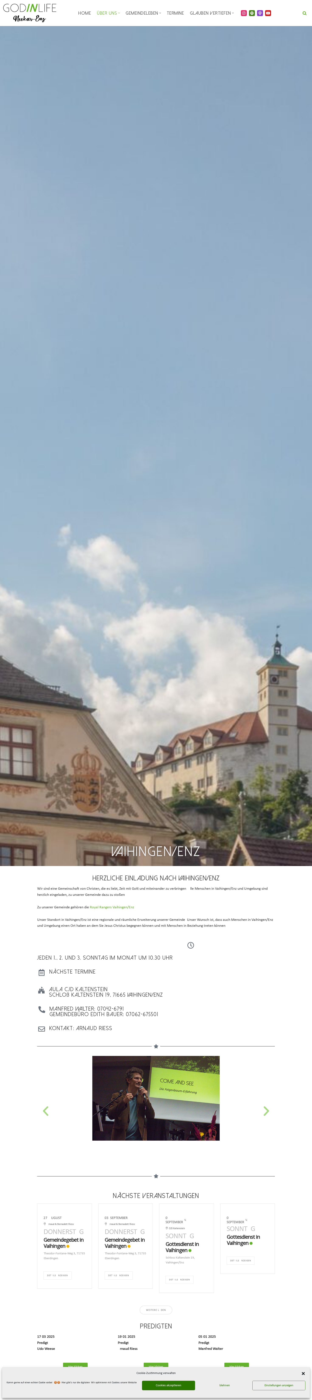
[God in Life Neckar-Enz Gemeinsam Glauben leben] (29, 13)
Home (84, 13)
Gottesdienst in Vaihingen (182, 1246)
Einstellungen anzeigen (278, 1385)
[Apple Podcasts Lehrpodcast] (260, 13)
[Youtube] (268, 13)
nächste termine (72, 972)
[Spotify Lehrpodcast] (252, 13)
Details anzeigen (57, 1275)
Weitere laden (156, 1310)
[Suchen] (304, 13)
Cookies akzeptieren (168, 1385)
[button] (303, 1373)
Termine (175, 13)
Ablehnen (224, 1385)
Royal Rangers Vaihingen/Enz (112, 907)
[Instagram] (244, 13)
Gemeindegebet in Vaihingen (64, 1242)
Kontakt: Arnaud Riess (80, 1028)
